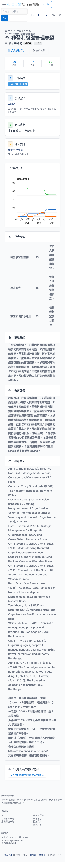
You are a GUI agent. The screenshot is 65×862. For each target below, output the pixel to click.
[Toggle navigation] (4, 4)
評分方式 (19, 236)
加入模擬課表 (18, 50)
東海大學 (8, 855)
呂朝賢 (11, 104)
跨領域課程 (38, 815)
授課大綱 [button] (40, 50)
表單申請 (37, 818)
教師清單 (37, 824)
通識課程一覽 (7, 821)
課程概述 (19, 337)
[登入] (39, 14)
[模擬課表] (32, 14)
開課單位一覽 (7, 818)
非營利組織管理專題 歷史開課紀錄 (28, 775)
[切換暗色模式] (60, 14)
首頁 (10, 30)
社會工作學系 (23, 30)
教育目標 (19, 390)
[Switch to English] (46, 14)
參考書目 (19, 461)
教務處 (42, 855)
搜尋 (5, 18)
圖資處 (33, 855)
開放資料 (37, 821)
